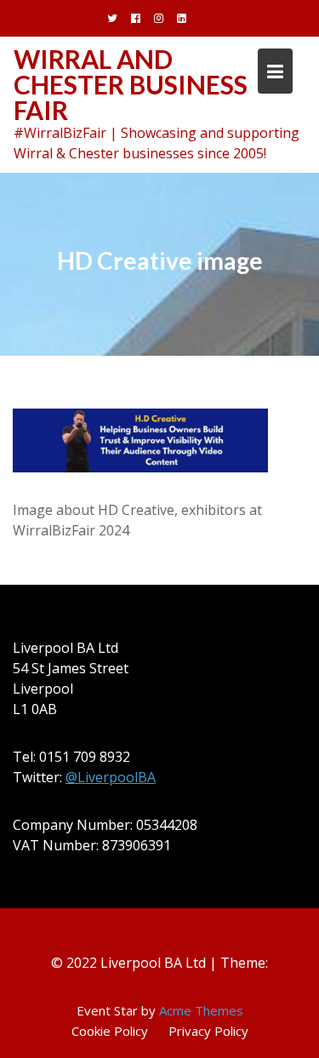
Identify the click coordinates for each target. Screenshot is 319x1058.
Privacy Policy (208, 1030)
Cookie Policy (109, 1030)
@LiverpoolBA (111, 777)
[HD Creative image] (140, 439)
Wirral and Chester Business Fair (131, 84)
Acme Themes (201, 1010)
